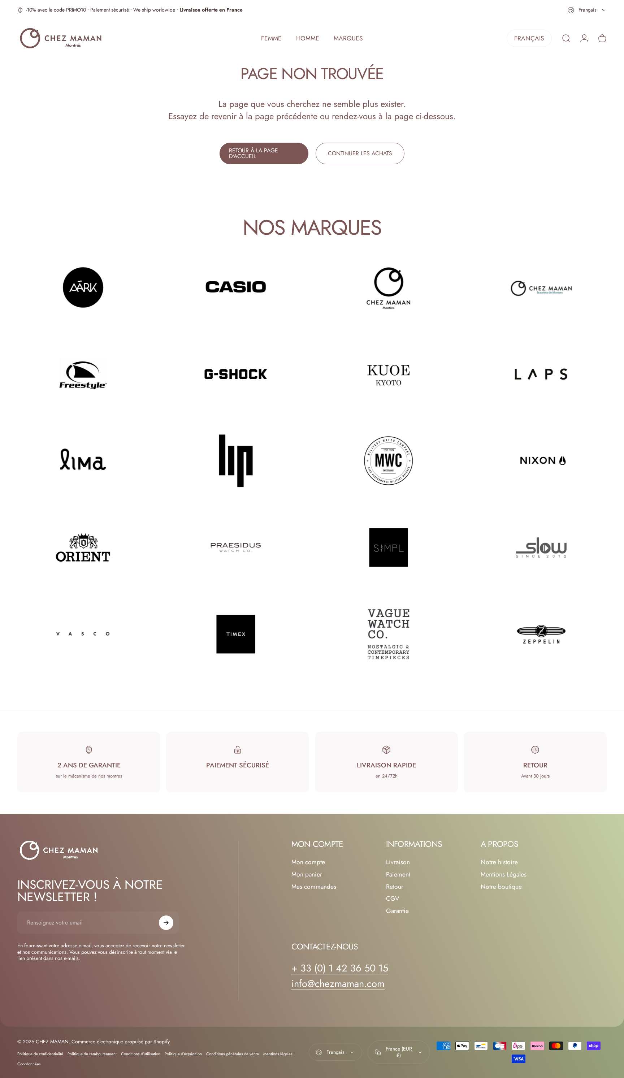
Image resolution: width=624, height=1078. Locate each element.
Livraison (398, 862)
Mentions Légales (503, 875)
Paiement (398, 875)
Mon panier (306, 875)
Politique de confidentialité (40, 1054)
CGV (392, 899)
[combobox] (587, 10)
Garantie (397, 911)
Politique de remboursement (92, 1054)
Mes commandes (313, 887)
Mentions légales (277, 1054)
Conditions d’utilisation (140, 1054)
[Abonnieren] (166, 922)
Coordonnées (29, 1064)
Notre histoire (499, 862)
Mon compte (308, 862)
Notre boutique (501, 887)
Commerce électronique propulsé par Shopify (121, 1041)
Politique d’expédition (183, 1054)
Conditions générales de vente (232, 1054)
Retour (394, 887)
